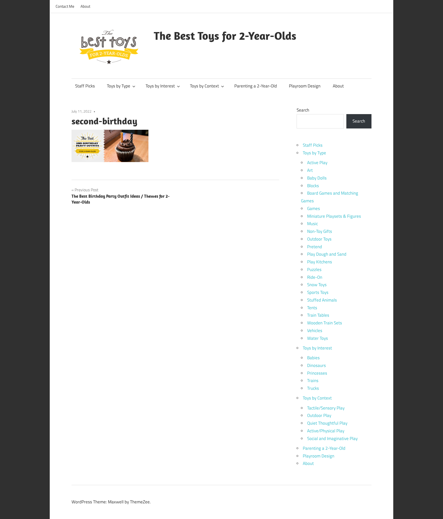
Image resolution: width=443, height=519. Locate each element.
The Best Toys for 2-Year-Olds (225, 36)
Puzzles (314, 269)
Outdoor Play (319, 415)
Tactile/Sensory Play (326, 408)
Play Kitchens (319, 261)
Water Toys (317, 338)
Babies (313, 357)
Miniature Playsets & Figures (334, 216)
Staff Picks (85, 86)
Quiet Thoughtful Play (327, 423)
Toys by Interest (160, 86)
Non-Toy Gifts (319, 231)
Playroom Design (304, 86)
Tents (312, 307)
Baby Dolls (317, 178)
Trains (312, 380)
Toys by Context (204, 86)
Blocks (313, 185)
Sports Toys (317, 292)
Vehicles (314, 330)
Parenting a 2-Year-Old (255, 86)
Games (313, 208)
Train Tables (318, 315)
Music (312, 223)
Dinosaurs (316, 365)
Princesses (317, 373)
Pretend (314, 246)
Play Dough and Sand (326, 254)
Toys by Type (118, 86)
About (85, 6)
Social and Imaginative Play (332, 438)
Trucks (313, 388)
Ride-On (314, 277)
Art (310, 170)
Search (303, 110)
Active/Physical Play (325, 430)
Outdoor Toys (319, 239)
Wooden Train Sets (324, 323)
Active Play (317, 162)
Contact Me (65, 6)
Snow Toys (317, 284)
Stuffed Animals (322, 300)
